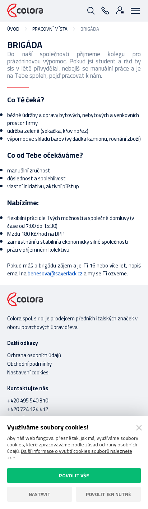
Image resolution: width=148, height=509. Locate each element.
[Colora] (25, 11)
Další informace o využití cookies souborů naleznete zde (69, 454)
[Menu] (133, 10)
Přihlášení (119, 10)
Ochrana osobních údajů (34, 355)
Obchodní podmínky (29, 364)
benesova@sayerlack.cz (55, 273)
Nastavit (40, 494)
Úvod (13, 28)
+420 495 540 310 (27, 400)
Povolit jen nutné (108, 494)
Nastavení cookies (27, 372)
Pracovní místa (50, 28)
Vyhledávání (90, 10)
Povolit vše (74, 475)
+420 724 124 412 (27, 409)
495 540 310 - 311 (105, 10)
